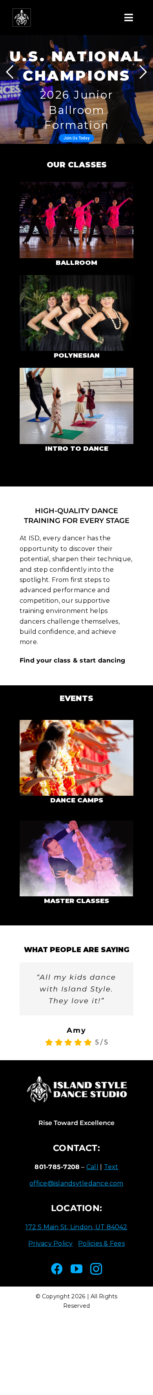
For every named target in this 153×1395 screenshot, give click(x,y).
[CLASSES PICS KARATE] (76, 370)
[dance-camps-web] (76, 723)
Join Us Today (76, 138)
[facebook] (57, 1269)
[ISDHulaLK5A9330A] (76, 278)
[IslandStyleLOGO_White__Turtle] (21, 11)
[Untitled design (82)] (76, 185)
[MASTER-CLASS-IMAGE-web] (76, 823)
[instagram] (96, 1269)
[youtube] (76, 1269)
